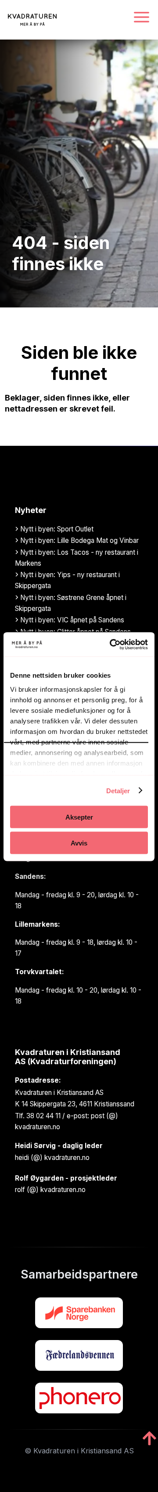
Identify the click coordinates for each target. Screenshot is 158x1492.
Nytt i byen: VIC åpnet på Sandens (71, 620)
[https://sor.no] (79, 1312)
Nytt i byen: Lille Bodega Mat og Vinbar (78, 540)
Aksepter (79, 817)
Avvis (79, 842)
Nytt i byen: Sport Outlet (55, 529)
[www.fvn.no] (79, 1355)
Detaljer (118, 790)
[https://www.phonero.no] (79, 1398)
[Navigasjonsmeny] (141, 18)
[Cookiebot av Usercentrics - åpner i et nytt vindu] (111, 644)
